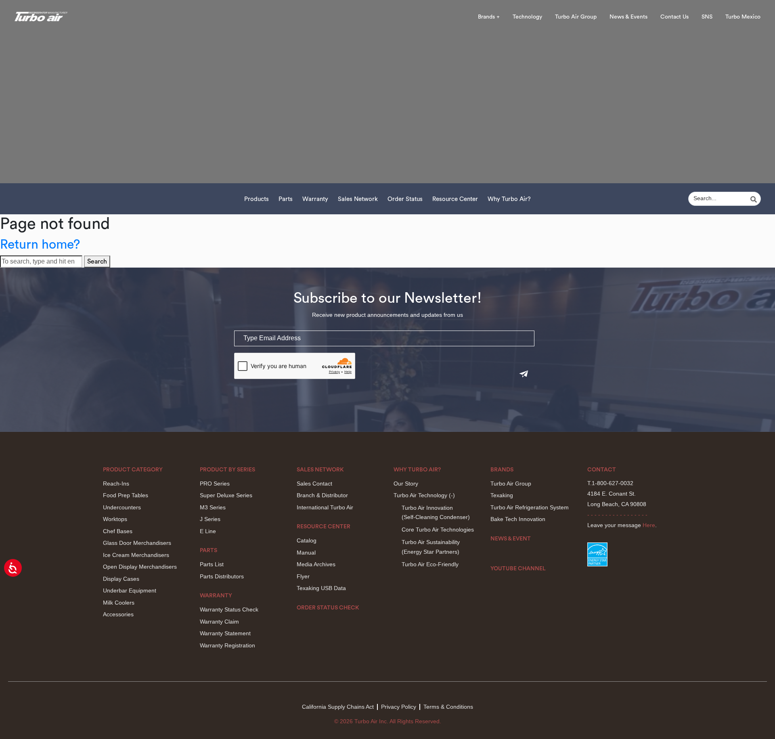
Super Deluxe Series (226, 495)
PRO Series (215, 483)
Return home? (40, 244)
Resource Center (455, 199)
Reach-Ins (116, 483)
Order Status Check (328, 608)
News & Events (628, 17)
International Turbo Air (325, 507)
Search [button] (97, 261)
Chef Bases (117, 531)
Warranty (315, 199)
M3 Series (213, 507)
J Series (210, 519)
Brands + (489, 17)
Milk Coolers (118, 602)
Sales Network (358, 199)
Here (649, 525)
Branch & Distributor (322, 495)
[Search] (755, 199)
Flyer (303, 576)
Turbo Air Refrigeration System (529, 507)
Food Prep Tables (125, 495)
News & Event (510, 539)
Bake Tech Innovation (517, 519)
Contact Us (674, 17)
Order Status (405, 199)
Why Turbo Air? (509, 199)
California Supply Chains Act (338, 706)
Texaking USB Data (321, 588)
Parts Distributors (222, 576)
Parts (286, 199)
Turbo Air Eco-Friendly (430, 564)
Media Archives (316, 564)
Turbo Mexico (742, 17)
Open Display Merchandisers (140, 566)
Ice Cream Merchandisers (136, 555)
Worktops (115, 519)
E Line (208, 531)
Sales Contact (314, 483)
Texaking (501, 495)
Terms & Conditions (448, 706)
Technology (527, 17)
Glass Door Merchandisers (137, 543)
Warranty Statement (225, 633)
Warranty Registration (227, 645)
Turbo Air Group (576, 17)
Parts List (212, 564)
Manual (306, 552)
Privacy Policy (398, 706)
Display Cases (121, 579)
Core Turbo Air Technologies (438, 529)
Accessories (118, 614)
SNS (707, 17)
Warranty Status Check (229, 609)
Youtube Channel (518, 569)
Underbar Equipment (129, 590)
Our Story (406, 483)
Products (256, 199)
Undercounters (122, 507)
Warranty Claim (219, 621)
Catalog (306, 540)
